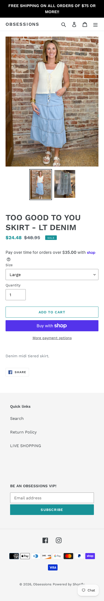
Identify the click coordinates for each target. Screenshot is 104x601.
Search (17, 418)
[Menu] (95, 24)
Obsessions (22, 24)
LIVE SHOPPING (25, 445)
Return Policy (23, 432)
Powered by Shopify (69, 584)
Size (9, 265)
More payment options (52, 338)
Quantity (13, 285)
